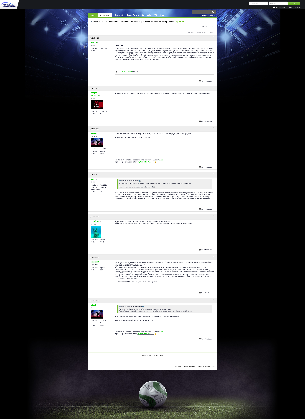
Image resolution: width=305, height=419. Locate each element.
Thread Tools (200, 33)
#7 (213, 299)
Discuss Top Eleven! (109, 22)
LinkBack (190, 33)
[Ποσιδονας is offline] (96, 232)
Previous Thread (147, 356)
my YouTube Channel (145, 162)
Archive (178, 366)
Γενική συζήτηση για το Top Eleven (159, 22)
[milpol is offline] (97, 142)
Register (297, 7)
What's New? (105, 15)
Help (290, 7)
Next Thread (158, 356)
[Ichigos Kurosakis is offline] (97, 104)
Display (210, 33)
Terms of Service (204, 366)
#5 (213, 215)
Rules (162, 15)
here (161, 160)
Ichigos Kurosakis (126, 71)
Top (213, 366)
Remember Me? (281, 7)
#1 (213, 37)
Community (119, 15)
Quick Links (146, 15)
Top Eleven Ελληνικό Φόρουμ (130, 22)
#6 (213, 256)
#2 (213, 87)
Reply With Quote (206, 81)
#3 (213, 128)
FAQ (155, 15)
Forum (93, 15)
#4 (213, 173)
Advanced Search (209, 15)
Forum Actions (133, 15)
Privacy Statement (189, 366)
